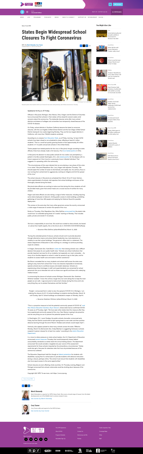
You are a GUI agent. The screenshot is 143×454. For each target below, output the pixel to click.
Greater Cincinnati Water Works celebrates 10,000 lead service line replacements (114, 105)
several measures (41, 339)
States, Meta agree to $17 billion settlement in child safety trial (114, 132)
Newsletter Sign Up (60, 438)
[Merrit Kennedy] (25, 395)
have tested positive (69, 151)
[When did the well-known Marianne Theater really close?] (101, 48)
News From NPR (26, 26)
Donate (118, 4)
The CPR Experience (61, 427)
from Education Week (51, 138)
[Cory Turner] (25, 409)
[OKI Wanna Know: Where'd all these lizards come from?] (101, 156)
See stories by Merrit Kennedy (41, 398)
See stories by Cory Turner (40, 411)
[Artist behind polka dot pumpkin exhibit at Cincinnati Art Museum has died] (101, 33)
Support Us (82, 17)
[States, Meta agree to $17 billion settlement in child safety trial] (101, 130)
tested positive (64, 157)
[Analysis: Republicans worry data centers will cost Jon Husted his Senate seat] (101, 73)
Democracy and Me (82, 435)
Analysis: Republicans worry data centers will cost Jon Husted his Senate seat (114, 75)
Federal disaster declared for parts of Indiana (114, 145)
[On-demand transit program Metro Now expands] (101, 118)
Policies (79, 438)
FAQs (100, 435)
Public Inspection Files (105, 427)
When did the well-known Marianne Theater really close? (114, 49)
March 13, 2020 (72, 299)
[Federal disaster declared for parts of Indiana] (101, 143)
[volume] (27, 12)
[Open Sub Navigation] (25, 17)
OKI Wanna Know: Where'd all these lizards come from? (113, 157)
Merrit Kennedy (31, 45)
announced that (70, 211)
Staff (100, 438)
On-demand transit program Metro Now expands (114, 119)
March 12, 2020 (72, 229)
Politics (110, 70)
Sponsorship (92, 17)
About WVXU (59, 431)
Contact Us (80, 431)
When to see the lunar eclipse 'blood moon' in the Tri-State (114, 62)
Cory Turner (39, 45)
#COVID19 (67, 226)
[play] (22, 12)
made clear (58, 249)
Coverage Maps (103, 431)
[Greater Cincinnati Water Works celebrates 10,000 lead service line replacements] (101, 102)
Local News (111, 45)
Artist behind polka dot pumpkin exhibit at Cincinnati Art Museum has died (114, 35)
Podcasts (47, 17)
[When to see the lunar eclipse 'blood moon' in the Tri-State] (101, 60)
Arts (109, 30)
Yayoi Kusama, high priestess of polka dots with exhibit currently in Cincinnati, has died (114, 90)
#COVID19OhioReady (78, 226)
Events (79, 427)
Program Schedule (60, 435)
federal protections (65, 354)
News (22, 17)
